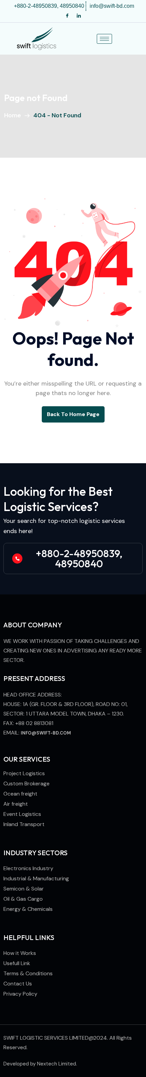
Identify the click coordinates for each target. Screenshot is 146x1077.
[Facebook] (67, 16)
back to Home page (73, 414)
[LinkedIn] (79, 16)
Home (14, 115)
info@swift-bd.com (46, 733)
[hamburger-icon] (104, 39)
